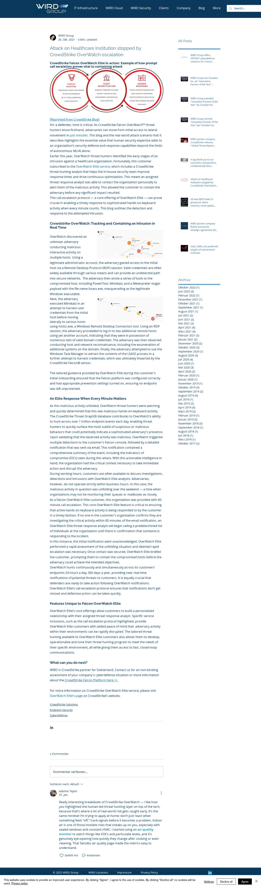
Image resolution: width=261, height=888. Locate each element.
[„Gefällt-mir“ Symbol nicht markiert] (61, 855)
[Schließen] (256, 881)
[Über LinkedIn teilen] (51, 727)
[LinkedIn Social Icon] (210, 873)
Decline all (226, 881)
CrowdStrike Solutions (64, 704)
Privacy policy (19, 883)
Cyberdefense (59, 715)
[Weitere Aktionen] (161, 793)
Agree (245, 881)
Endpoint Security (61, 710)
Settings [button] (209, 881)
